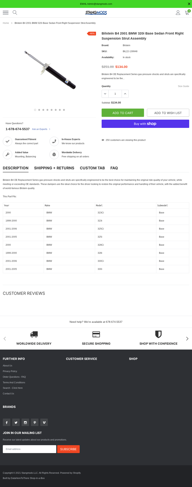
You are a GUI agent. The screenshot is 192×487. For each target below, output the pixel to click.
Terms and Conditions (14, 382)
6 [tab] (56, 110)
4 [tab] (47, 110)
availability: (108, 57)
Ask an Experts (40, 129)
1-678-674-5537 (18, 129)
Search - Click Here (13, 387)
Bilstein (126, 45)
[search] (15, 12)
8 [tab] (64, 110)
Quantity (106, 86)
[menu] (5, 12)
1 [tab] (35, 110)
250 (108, 140)
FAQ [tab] (114, 168)
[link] (6, 422)
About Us (7, 365)
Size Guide (183, 86)
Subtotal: (106, 102)
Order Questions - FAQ (14, 376)
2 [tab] (39, 110)
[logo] (96, 12)
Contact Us (8, 393)
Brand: (105, 45)
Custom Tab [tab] (92, 168)
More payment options (145, 133)
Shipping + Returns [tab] (54, 168)
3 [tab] (43, 110)
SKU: (104, 51)
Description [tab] (15, 168)
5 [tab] (51, 110)
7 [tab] (60, 110)
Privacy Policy (10, 371)
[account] (178, 12)
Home (6, 23)
